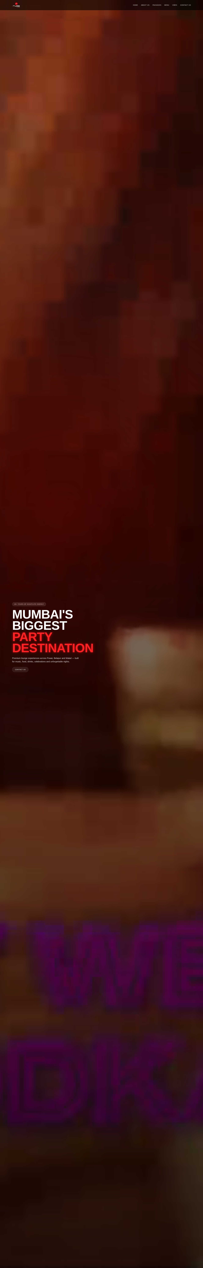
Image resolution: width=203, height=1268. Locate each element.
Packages (157, 5)
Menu (166, 5)
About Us (145, 5)
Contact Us (185, 5)
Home (135, 5)
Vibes (174, 5)
